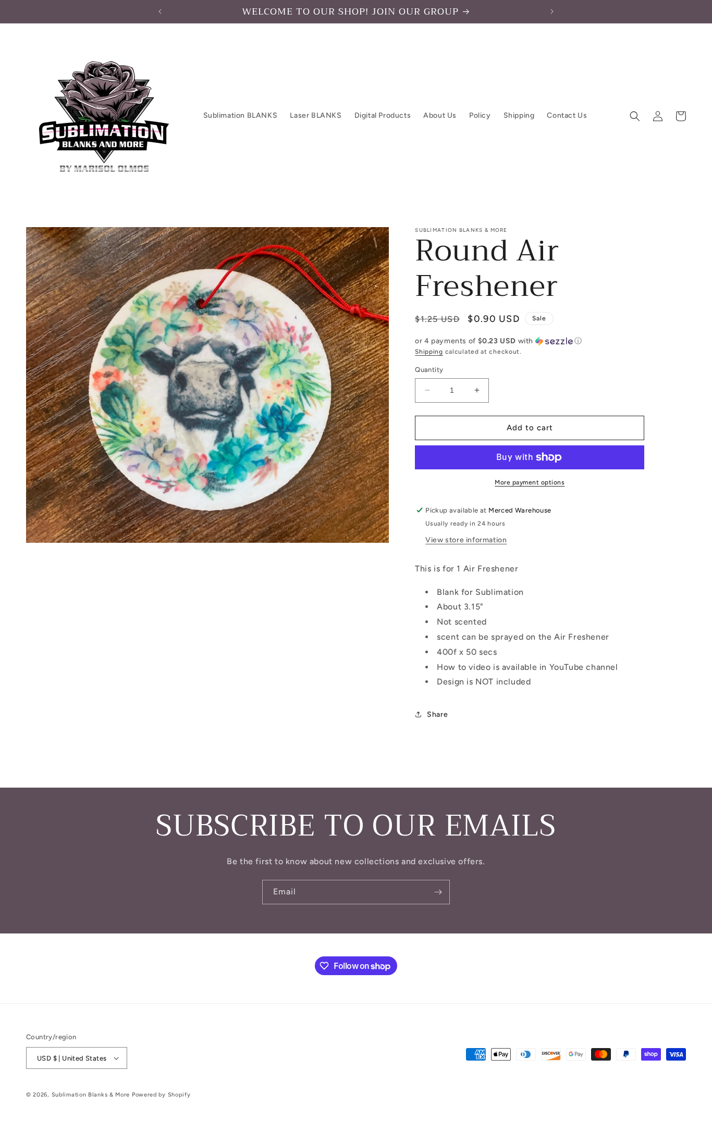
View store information (466, 539)
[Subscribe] (437, 892)
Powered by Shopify (161, 1094)
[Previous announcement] (160, 11)
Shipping (429, 351)
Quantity (429, 369)
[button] (634, 116)
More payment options (529, 482)
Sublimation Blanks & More (91, 1094)
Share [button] (437, 714)
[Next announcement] (552, 11)
